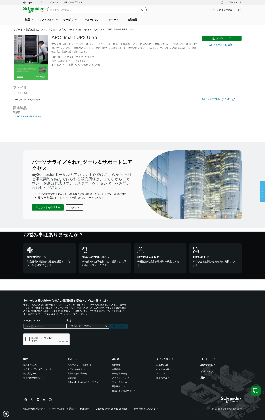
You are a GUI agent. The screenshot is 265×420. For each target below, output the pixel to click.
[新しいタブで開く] (216, 99)
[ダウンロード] (31, 57)
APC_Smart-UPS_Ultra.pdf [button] (27, 99)
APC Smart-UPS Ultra (28, 116)
